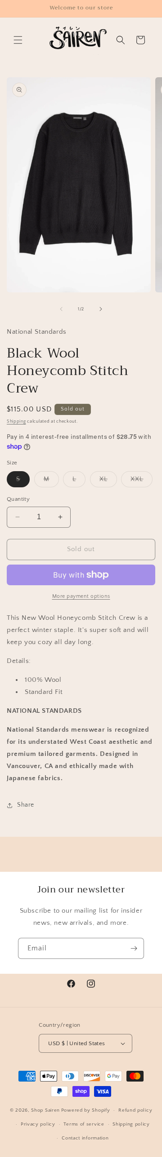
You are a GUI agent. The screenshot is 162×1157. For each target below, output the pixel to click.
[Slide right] (101, 309)
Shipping (16, 421)
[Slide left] (61, 309)
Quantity (18, 499)
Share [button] (25, 804)
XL (108, 481)
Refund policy (135, 1110)
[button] (18, 40)
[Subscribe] (134, 948)
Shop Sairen (45, 1110)
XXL (141, 481)
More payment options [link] (81, 596)
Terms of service (83, 1124)
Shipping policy (131, 1124)
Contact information (85, 1138)
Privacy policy (38, 1124)
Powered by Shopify (85, 1110)
